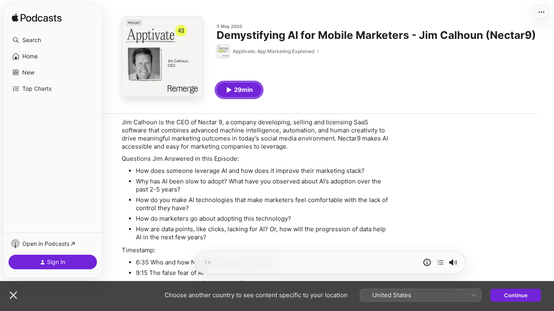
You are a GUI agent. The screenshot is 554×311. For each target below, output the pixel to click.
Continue (516, 295)
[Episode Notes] (427, 262)
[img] (37, 18)
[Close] (13, 295)
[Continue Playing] (440, 262)
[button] (53, 40)
